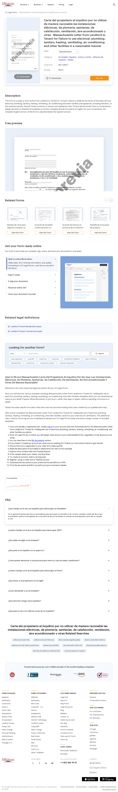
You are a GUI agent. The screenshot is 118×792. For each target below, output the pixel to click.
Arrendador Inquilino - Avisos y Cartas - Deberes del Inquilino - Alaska (80, 58)
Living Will (31, 359)
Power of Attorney (91, 359)
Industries (64, 726)
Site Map (63, 723)
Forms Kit (64, 739)
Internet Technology (38, 720)
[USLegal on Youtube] (52, 763)
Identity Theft (7, 717)
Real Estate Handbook (68, 750)
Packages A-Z (7, 743)
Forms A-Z (35, 749)
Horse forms (30, 363)
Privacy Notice (93, 787)
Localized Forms (66, 733)
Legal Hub (64, 697)
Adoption (5, 697)
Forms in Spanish (66, 730)
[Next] (111, 200)
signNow (93, 739)
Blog (62, 710)
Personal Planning (8, 733)
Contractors (6, 703)
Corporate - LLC (37, 707)
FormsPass (94, 732)
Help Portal (64, 703)
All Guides (64, 754)
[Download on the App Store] (90, 779)
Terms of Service (81, 787)
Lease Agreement (16, 359)
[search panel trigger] (114, 5)
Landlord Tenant (8, 723)
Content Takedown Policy (108, 787)
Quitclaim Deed (16, 363)
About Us (63, 700)
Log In (50, 426)
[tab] (31, 263)
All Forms (34, 746)
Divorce (5, 707)
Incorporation (7, 720)
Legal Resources (66, 707)
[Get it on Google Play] (108, 779)
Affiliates (63, 713)
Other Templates (37, 752)
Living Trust (43, 359)
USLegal (93, 729)
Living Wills (35, 726)
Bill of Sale (35, 703)
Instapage (93, 748)
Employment (6, 713)
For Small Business (97, 715)
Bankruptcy (6, 700)
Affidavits (34, 697)
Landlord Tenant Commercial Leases (26, 331)
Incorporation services (98, 700)
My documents (38, 440)
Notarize (93, 697)
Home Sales (6, 710)
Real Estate (35, 736)
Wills (32, 743)
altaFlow (93, 742)
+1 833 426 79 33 (68, 762)
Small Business (7, 736)
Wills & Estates (7, 739)
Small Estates (36, 739)
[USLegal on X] (33, 763)
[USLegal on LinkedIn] (46, 763)
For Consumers (95, 711)
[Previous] (106, 200)
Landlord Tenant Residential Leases (26, 326)
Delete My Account (67, 720)
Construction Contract (47, 363)
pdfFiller (93, 735)
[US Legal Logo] (8, 760)
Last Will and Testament (72, 359)
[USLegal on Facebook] (39, 763)
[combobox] (58, 353)
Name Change (7, 730)
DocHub (93, 745)
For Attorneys (95, 718)
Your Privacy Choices (67, 787)
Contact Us (64, 717)
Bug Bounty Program (109, 789)
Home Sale (55, 359)
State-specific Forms (68, 736)
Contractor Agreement (67, 363)
